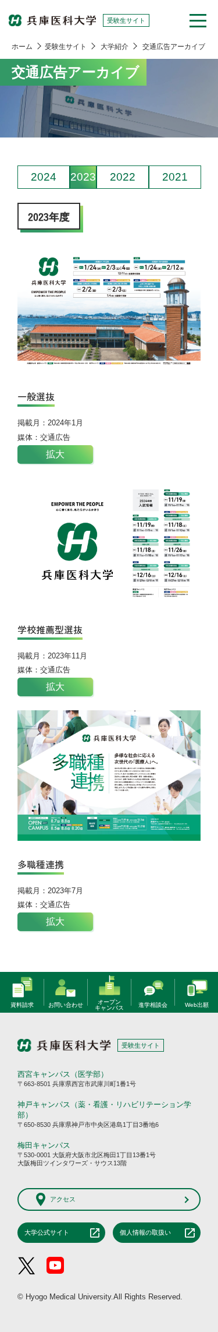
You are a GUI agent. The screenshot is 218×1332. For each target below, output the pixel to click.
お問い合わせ (65, 1004)
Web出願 (197, 1004)
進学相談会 (152, 1004)
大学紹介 (114, 47)
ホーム (22, 47)
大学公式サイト (46, 1232)
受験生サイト (66, 47)
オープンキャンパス (109, 1002)
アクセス (63, 1199)
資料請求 (22, 1004)
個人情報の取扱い (145, 1232)
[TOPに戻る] (194, 954)
